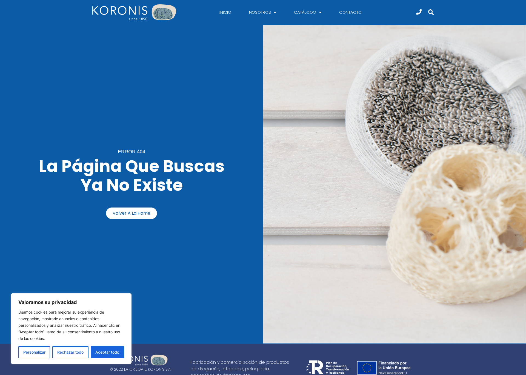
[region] (71, 328)
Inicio (225, 12)
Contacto (350, 12)
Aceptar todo (107, 352)
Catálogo (305, 12)
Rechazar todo (70, 352)
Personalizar (34, 352)
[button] (431, 12)
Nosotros (260, 12)
